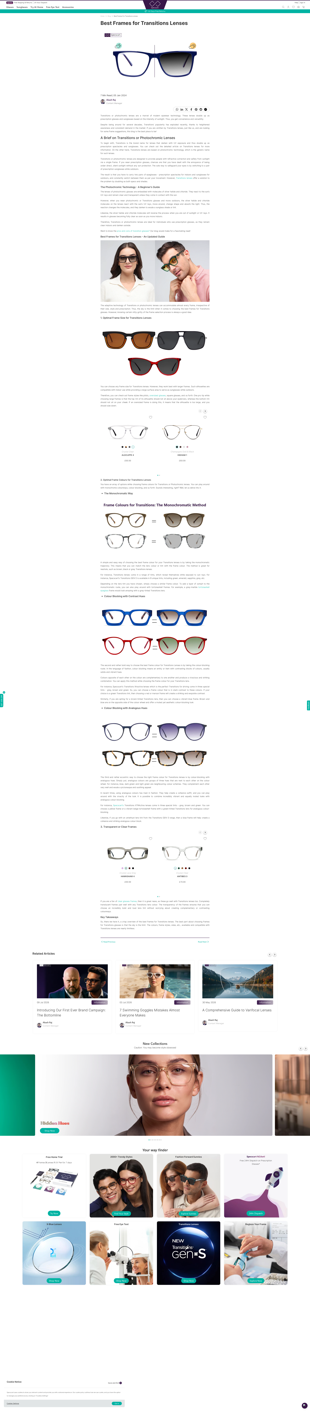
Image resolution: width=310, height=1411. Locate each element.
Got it (117, 1403)
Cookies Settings (13, 1403)
